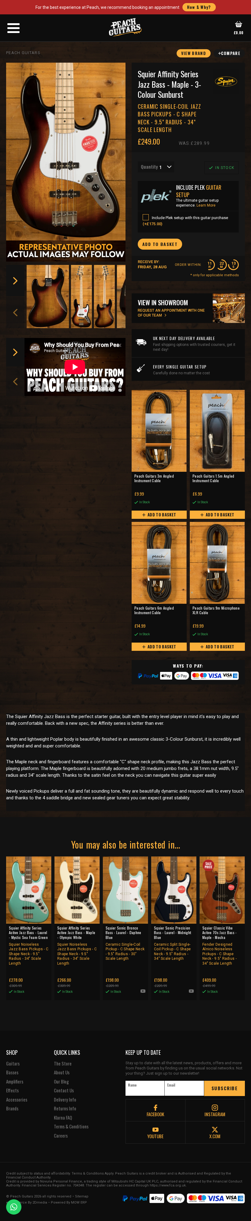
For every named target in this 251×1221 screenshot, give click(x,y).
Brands (12, 1109)
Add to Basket (161, 515)
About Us (61, 1072)
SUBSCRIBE (225, 1088)
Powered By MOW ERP (69, 1202)
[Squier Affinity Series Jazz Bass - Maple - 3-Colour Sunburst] (66, 151)
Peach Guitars (23, 52)
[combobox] (156, 166)
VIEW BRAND (193, 53)
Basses (12, 1072)
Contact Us (64, 1090)
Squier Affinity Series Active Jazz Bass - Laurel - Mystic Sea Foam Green (28, 946)
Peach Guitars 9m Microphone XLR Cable (216, 610)
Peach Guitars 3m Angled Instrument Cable (154, 478)
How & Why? (199, 7)
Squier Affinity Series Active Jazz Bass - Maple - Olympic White (77, 946)
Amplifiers (14, 1082)
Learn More (206, 205)
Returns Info (65, 1109)
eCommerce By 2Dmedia (26, 1202)
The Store (63, 1064)
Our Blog (61, 1082)
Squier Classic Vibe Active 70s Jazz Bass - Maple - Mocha (219, 946)
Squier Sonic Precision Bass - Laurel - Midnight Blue (172, 943)
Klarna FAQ (63, 1118)
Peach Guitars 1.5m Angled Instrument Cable (213, 478)
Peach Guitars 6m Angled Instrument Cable (154, 610)
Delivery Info (65, 1100)
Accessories (16, 1100)
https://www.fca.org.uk (168, 1185)
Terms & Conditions (71, 1127)
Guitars (13, 1064)
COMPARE (230, 53)
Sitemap (81, 1196)
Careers (61, 1136)
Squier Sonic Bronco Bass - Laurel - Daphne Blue (125, 943)
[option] (48, 296)
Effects (12, 1090)
